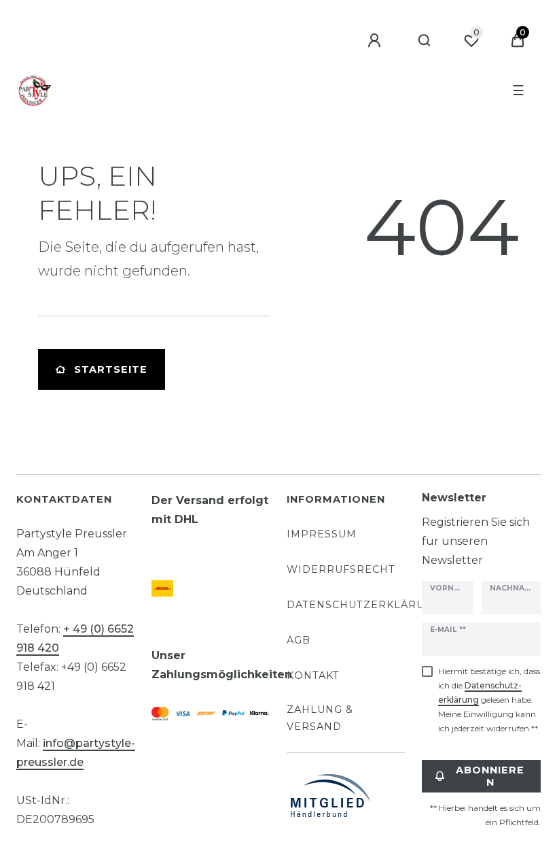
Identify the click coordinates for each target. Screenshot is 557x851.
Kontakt (313, 675)
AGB (298, 640)
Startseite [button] (110, 369)
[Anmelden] (376, 41)
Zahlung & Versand (320, 718)
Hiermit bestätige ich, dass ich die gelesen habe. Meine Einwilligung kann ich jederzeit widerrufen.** (489, 699)
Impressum (322, 534)
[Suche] (424, 40)
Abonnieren (490, 776)
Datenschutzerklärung (364, 605)
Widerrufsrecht (341, 569)
